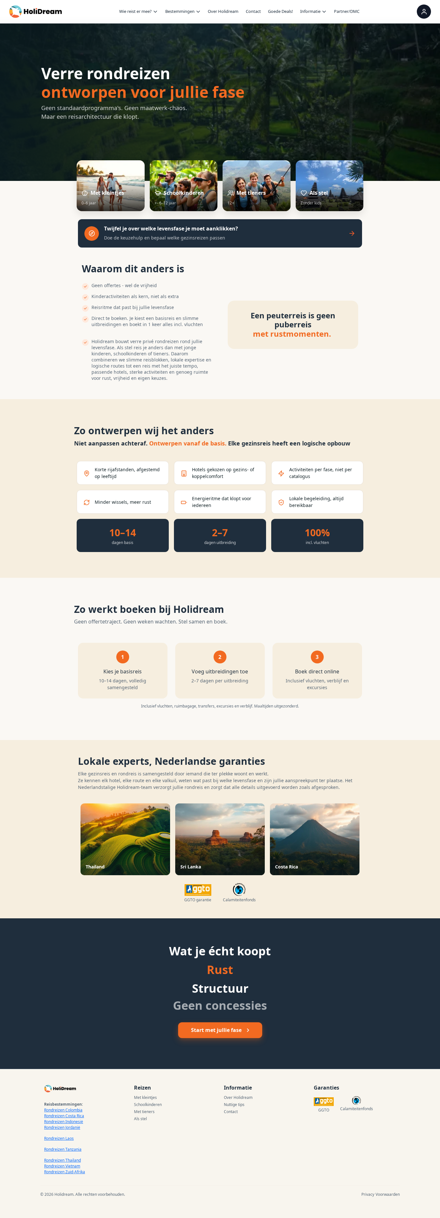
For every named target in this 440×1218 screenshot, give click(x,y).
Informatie (310, 11)
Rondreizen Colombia (63, 1110)
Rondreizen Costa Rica (64, 1116)
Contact (253, 11)
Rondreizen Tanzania (62, 1149)
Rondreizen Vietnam (62, 1166)
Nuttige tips (234, 1104)
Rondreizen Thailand (62, 1160)
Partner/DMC (346, 11)
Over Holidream (223, 11)
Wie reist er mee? (135, 11)
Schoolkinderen (148, 1104)
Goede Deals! (280, 11)
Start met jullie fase (216, 1030)
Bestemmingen (180, 11)
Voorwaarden (388, 1194)
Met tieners (144, 1111)
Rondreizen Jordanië (62, 1127)
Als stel (140, 1118)
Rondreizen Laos (59, 1138)
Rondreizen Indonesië (63, 1121)
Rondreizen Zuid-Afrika (64, 1172)
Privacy (367, 1194)
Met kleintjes (145, 1097)
